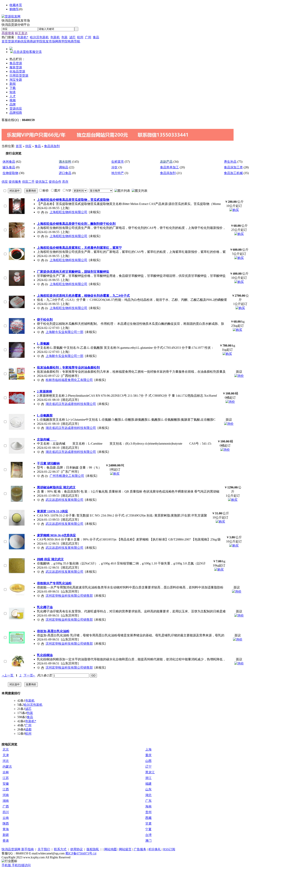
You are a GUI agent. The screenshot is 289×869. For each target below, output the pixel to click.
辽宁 (148, 766)
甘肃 (148, 823)
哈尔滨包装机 (39, 37)
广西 (6, 806)
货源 (11, 41)
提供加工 (41, 181)
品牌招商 (15, 112)
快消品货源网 (11, 849)
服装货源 (15, 67)
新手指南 (27, 849)
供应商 (25, 41)
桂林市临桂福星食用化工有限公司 (69, 380)
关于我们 (44, 849)
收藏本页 (15, 5)
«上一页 (8, 675)
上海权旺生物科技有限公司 (68, 212)
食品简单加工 (169, 167)
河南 (6, 795)
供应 (28, 146)
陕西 (6, 823)
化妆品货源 (17, 71)
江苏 (6, 778)
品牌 (12, 104)
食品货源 (15, 63)
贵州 (148, 812)
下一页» (29, 675)
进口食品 (65, 173)
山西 (148, 761)
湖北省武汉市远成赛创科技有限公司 (71, 404)
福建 (148, 783)
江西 (6, 789)
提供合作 (55, 181)
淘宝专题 (15, 79)
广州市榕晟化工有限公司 (67, 475)
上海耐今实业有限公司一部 (64, 332)
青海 (6, 829)
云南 (6, 817)
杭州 (80, 37)
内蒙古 (7, 766)
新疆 (6, 835)
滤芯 (72, 37)
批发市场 (48, 41)
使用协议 (76, 849)
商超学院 (36, 41)
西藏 (148, 817)
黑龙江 (150, 772)
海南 (148, 806)
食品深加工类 (233, 167)
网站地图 (110, 849)
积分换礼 (154, 849)
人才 (12, 96)
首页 (5, 41)
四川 (6, 812)
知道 (12, 92)
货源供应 (15, 108)
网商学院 (61, 41)
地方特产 (117, 173)
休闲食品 (9, 161)
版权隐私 (93, 849)
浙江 (148, 778)
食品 (96, 37)
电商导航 (74, 41)
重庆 (148, 755)
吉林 (6, 772)
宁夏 (148, 829)
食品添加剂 (52, 146)
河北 (6, 761)
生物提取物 (10, 173)
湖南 (6, 800)
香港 (6, 840)
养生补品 (230, 161)
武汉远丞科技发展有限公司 (64, 499)
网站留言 (125, 849)
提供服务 (15, 181)
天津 (6, 755)
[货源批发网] (11, 16)
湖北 (148, 795)
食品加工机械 (233, 173)
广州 (88, 37)
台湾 (148, 835)
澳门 (148, 840)
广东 (148, 800)
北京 (6, 749)
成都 (28, 729)
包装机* (22, 37)
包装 (64, 37)
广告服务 (140, 849)
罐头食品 (9, 167)
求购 (17, 41)
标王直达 (21, 33)
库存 (65, 181)
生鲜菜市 (117, 161)
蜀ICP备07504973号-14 (80, 853)
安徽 (6, 783)
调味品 (63, 167)
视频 (12, 100)
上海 (148, 749)
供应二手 (28, 181)
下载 (12, 88)
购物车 (14, 9)
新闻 (12, 83)
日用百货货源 (18, 75)
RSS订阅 (169, 849)
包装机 (55, 37)
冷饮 (114, 167)
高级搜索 (8, 33)
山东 (148, 789)
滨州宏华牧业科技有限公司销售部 (69, 595)
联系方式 (60, 849)
